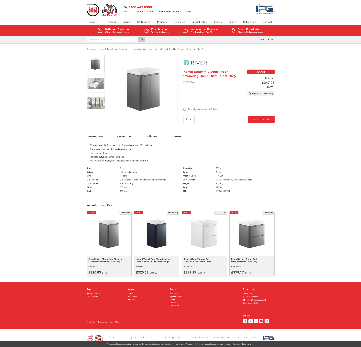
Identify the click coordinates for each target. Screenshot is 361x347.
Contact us (247, 293)
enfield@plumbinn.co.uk (256, 300)
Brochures (179, 22)
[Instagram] (267, 322)
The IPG (191, 338)
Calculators (249, 22)
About (112, 22)
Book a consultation (251, 303)
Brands (127, 22)
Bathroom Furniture (95, 49)
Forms (218, 22)
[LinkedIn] (256, 322)
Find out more (248, 344)
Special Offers (200, 22)
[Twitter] (250, 322)
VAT (272, 39)
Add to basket (261, 119)
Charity (232, 22)
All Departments (93, 293)
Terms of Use (103, 322)
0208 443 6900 (140, 7)
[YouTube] (261, 322)
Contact (267, 22)
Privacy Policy (91, 322)
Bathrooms (143, 22)
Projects (162, 22)
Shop (93, 22)
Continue (236, 344)
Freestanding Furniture (117, 49)
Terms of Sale (92, 296)
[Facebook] (245, 322)
